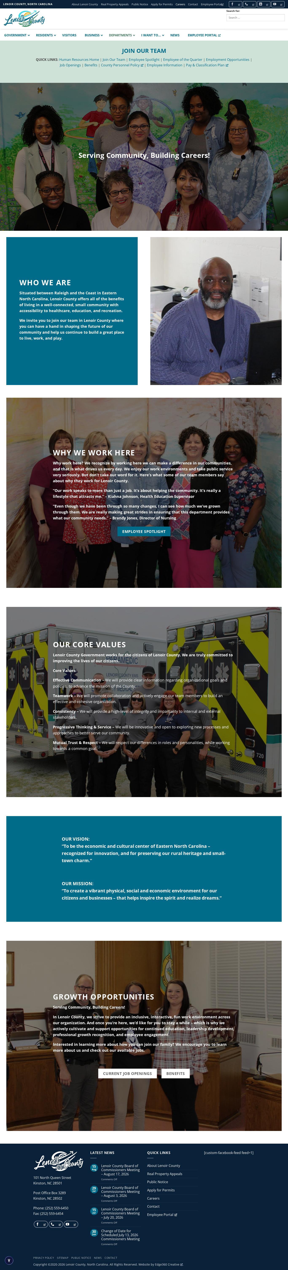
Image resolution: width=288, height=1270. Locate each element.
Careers (180, 4)
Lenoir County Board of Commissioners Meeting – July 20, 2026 (120, 1213)
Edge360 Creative (167, 1264)
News (98, 1258)
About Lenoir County (85, 4)
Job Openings (70, 65)
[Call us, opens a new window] (249, 4)
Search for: (233, 11)
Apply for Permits (162, 4)
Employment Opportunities (227, 59)
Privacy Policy (43, 1258)
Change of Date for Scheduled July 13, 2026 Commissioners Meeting (120, 1235)
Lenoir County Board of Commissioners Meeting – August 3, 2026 (120, 1192)
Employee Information (164, 65)
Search (235, 24)
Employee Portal (211, 4)
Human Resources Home (79, 59)
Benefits (91, 65)
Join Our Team (114, 59)
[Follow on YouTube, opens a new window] (278, 4)
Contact (193, 4)
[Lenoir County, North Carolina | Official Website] (24, 19)
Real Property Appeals (115, 4)
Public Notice (140, 4)
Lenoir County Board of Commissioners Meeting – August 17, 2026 (120, 1170)
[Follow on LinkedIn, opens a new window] (264, 4)
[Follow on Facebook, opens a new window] (235, 4)
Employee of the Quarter (182, 59)
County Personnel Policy (120, 65)
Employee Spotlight (144, 59)
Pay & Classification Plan (205, 65)
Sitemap (62, 1258)
